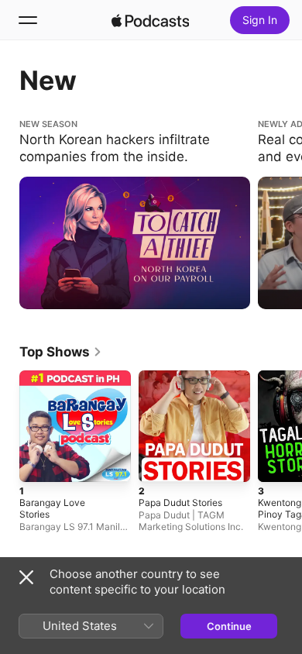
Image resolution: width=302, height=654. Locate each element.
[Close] (26, 577)
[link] (60, 352)
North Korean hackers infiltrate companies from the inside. (134, 131)
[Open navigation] (28, 20)
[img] (150, 20)
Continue (229, 626)
